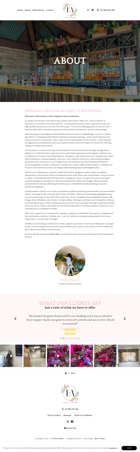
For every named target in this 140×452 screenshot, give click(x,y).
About (28, 10)
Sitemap (67, 415)
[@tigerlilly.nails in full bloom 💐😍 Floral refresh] (105, 356)
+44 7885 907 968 (107, 10)
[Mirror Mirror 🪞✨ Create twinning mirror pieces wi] (11, 356)
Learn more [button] (112, 448)
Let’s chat (55, 234)
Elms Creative (99, 439)
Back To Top (71, 428)
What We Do (38, 10)
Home (20, 10)
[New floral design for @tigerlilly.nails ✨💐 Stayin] (58, 356)
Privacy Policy (54, 415)
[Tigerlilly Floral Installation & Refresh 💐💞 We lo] (82, 356)
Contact (49, 10)
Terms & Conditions (83, 415)
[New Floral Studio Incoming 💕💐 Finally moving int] (35, 356)
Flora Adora (59, 439)
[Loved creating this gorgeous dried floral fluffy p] (129, 356)
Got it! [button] (129, 448)
